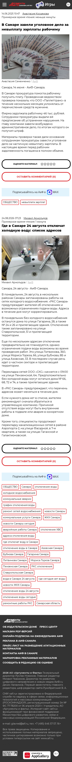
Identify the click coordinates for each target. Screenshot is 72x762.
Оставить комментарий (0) (36, 176)
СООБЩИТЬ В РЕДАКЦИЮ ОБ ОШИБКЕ (28, 662)
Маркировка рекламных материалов (30, 657)
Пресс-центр (48, 626)
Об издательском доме (20, 626)
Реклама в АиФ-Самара (19, 640)
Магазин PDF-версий (17, 631)
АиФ (35, 81)
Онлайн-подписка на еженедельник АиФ (33, 636)
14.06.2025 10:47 (11, 13)
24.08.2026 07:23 (11, 218)
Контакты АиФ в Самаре (20, 653)
